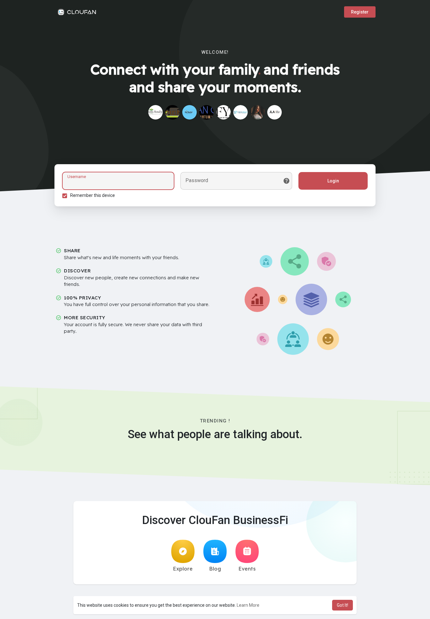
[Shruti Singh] (257, 112)
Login (333, 180)
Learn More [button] (248, 605)
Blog (215, 569)
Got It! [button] (342, 605)
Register (360, 11)
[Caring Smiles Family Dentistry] (240, 112)
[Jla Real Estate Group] (274, 112)
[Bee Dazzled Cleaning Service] (189, 112)
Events (247, 569)
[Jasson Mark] (223, 112)
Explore (183, 569)
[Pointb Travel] (172, 112)
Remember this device (92, 195)
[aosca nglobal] (206, 112)
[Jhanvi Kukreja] (155, 112)
